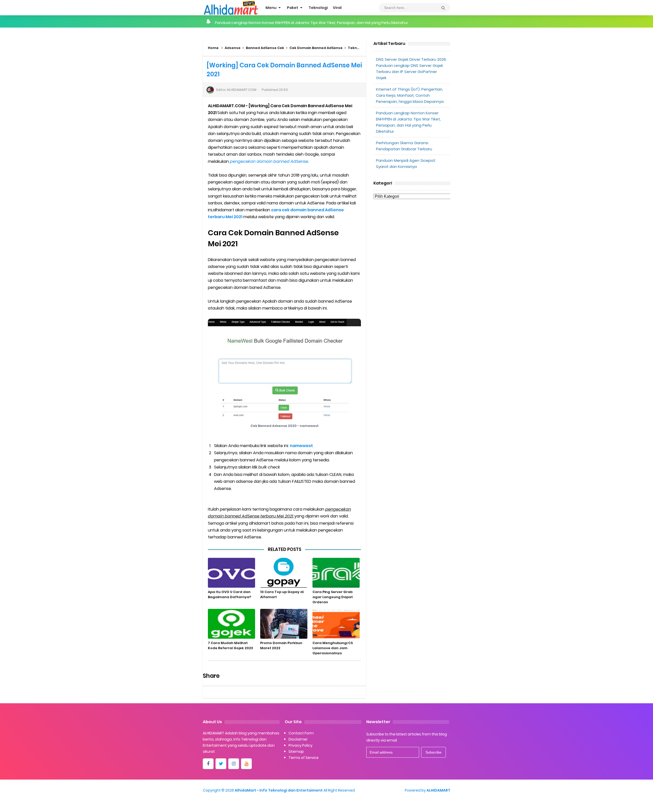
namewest (301, 446)
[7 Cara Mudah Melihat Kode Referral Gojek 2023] (231, 624)
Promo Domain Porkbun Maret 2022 (281, 645)
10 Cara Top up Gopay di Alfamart (282, 594)
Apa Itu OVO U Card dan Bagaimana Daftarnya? (229, 594)
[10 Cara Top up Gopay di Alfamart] (283, 573)
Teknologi (357, 47)
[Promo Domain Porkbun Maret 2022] (283, 624)
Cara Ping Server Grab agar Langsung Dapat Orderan (332, 597)
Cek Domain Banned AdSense (316, 47)
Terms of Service (303, 757)
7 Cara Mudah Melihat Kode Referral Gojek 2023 (230, 645)
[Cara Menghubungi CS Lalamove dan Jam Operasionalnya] (336, 624)
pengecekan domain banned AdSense (269, 161)
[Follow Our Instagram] (233, 763)
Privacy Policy (300, 745)
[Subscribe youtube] (246, 763)
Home (213, 47)
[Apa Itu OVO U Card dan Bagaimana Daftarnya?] (231, 573)
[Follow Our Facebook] (208, 763)
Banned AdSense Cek (265, 47)
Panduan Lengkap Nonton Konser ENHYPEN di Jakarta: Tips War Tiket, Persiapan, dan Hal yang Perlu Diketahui (311, 21)
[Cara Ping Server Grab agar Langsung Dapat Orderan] (336, 573)
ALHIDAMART (438, 790)
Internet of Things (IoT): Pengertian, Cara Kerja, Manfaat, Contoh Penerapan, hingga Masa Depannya (410, 95)
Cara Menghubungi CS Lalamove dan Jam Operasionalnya (332, 648)
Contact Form (301, 733)
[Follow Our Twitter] (221, 763)
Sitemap (296, 751)
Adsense (233, 47)
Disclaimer (298, 739)
